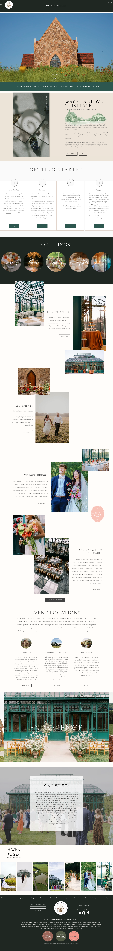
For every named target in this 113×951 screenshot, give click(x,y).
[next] (111, 876)
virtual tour (77, 197)
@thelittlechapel (99, 218)
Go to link (85, 889)
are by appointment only (72, 193)
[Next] (103, 806)
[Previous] (9, 806)
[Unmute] (18, 154)
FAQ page (94, 205)
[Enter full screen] (47, 154)
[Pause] (15, 154)
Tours (64, 193)
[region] (56, 263)
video (62, 199)
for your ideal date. (16, 213)
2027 (8, 196)
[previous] (2, 876)
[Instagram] (79, 913)
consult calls (68, 199)
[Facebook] (83, 913)
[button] (8, 876)
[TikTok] (88, 913)
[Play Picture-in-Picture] (44, 154)
